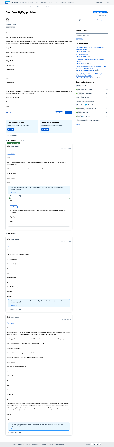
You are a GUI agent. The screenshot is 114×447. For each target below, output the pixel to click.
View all (78, 124)
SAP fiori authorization (82, 54)
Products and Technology (26, 2)
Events (56, 2)
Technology (28, 6)
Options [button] (107, 12)
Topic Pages (71, 2)
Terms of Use (21, 444)
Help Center (63, 2)
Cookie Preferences (59, 444)
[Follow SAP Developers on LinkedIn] (100, 444)
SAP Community (9, 6)
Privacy (14, 444)
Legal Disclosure (36, 444)
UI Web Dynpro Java (10, 27)
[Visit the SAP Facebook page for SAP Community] (91, 444)
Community (15, 2)
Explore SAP (99, 2)
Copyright (28, 444)
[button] (102, 20)
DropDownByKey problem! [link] (46, 6)
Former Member (15, 20)
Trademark (44, 444)
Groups (37, 2)
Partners (51, 2)
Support (51, 444)
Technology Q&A (36, 6)
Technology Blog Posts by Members (87, 77)
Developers (44, 2)
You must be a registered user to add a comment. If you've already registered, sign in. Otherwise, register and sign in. (37, 188)
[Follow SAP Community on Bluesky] (94, 444)
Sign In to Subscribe (99, 12)
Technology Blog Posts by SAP (85, 70)
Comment (68, 113)
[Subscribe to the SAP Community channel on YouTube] (97, 444)
